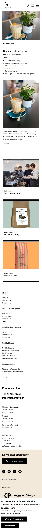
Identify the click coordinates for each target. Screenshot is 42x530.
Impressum (6, 337)
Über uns (5, 293)
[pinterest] (14, 471)
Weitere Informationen (14, 519)
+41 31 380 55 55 (11, 393)
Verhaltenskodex (8, 356)
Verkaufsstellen (8, 364)
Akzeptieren (10, 526)
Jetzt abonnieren (14, 461)
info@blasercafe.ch (13, 397)
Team (4, 321)
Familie (5, 298)
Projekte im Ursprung (10, 350)
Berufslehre (6, 319)
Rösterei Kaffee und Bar (11, 369)
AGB (4, 332)
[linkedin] (20, 471)
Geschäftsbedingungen (11, 327)
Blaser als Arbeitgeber (11, 309)
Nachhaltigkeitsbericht (11, 348)
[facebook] (3, 471)
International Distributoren (12, 372)
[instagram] (9, 471)
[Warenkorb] (32, 5)
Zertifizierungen (8, 353)
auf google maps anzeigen (12, 446)
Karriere (5, 314)
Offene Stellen (7, 316)
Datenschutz (7, 335)
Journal (5, 377)
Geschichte (6, 303)
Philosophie (6, 300)
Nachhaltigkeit (8, 343)
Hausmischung (20, 66)
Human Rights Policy (10, 358)
